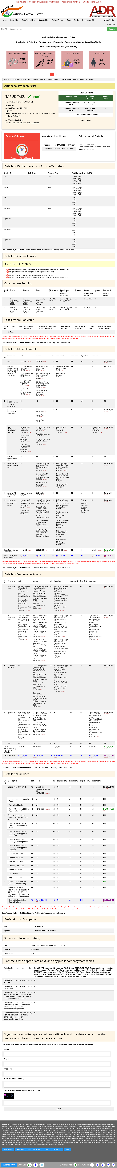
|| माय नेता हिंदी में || (88, 20)
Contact (46, 1149)
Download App (66, 1165)
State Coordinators (34, 1149)
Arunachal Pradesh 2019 (20, 79)
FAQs (67, 1149)
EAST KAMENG (38, 79)
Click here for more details (86, 115)
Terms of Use (57, 1149)
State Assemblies (28, 20)
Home (4, 20)
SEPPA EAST (53, 79)
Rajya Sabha (43, 20)
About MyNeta (109, 20)
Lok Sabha (14, 20)
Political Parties (57, 20)
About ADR (111, 24)
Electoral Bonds (73, 20)
